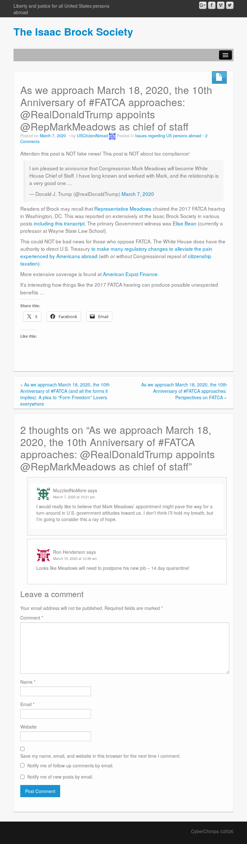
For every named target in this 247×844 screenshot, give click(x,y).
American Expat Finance (130, 273)
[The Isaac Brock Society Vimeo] (220, 5)
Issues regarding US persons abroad (168, 136)
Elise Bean (185, 223)
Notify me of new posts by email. (60, 776)
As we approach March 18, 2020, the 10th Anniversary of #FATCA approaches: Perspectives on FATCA (184, 391)
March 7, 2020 (138, 193)
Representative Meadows (122, 208)
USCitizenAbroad (92, 136)
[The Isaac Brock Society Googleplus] (202, 5)
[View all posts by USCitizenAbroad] (112, 136)
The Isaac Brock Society (73, 31)
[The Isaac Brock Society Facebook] (211, 5)
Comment (31, 617)
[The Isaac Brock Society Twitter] (229, 5)
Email (27, 704)
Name (27, 682)
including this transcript (59, 223)
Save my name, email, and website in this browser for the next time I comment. (100, 756)
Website (28, 726)
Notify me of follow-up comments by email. (70, 765)
